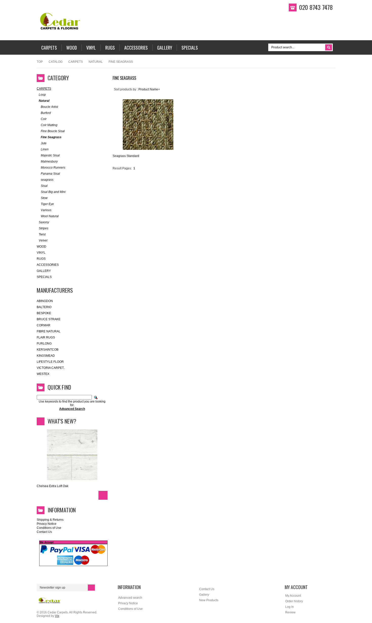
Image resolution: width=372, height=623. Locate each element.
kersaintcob (47, 349)
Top (40, 62)
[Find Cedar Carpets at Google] (363, 80)
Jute (44, 143)
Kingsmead (46, 355)
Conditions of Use (49, 528)
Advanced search (130, 597)
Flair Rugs (46, 337)
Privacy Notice (46, 524)
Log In (289, 607)
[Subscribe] (91, 588)
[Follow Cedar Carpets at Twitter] (363, 63)
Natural (96, 62)
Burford (46, 113)
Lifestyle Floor (50, 362)
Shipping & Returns (50, 519)
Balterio (44, 307)
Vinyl (41, 252)
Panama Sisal (50, 173)
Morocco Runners (53, 167)
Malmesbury (49, 161)
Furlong (44, 343)
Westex (43, 374)
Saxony (44, 222)
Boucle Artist (49, 107)
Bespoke (44, 313)
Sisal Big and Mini (53, 192)
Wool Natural (50, 216)
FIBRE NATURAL (48, 331)
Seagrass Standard (126, 156)
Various (46, 210)
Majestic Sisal (50, 155)
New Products (208, 600)
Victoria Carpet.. (51, 368)
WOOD (41, 246)
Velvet (43, 240)
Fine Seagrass (51, 137)
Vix (57, 616)
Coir (44, 119)
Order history (294, 601)
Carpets (75, 62)
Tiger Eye (47, 204)
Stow (44, 198)
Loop (42, 94)
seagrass (47, 180)
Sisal (44, 186)
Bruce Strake (48, 319)
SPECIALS (44, 277)
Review (290, 612)
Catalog (56, 62)
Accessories (48, 265)
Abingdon (45, 301)
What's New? (62, 421)
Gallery (44, 271)
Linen (45, 149)
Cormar (43, 325)
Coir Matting (49, 125)
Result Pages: (122, 168)
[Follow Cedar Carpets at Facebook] (363, 55)
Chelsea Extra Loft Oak (52, 486)
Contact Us (44, 532)
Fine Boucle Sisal (53, 131)
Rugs (41, 258)
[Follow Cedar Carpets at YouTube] (363, 72)
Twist (42, 234)
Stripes (43, 228)
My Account (293, 595)
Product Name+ (149, 89)
